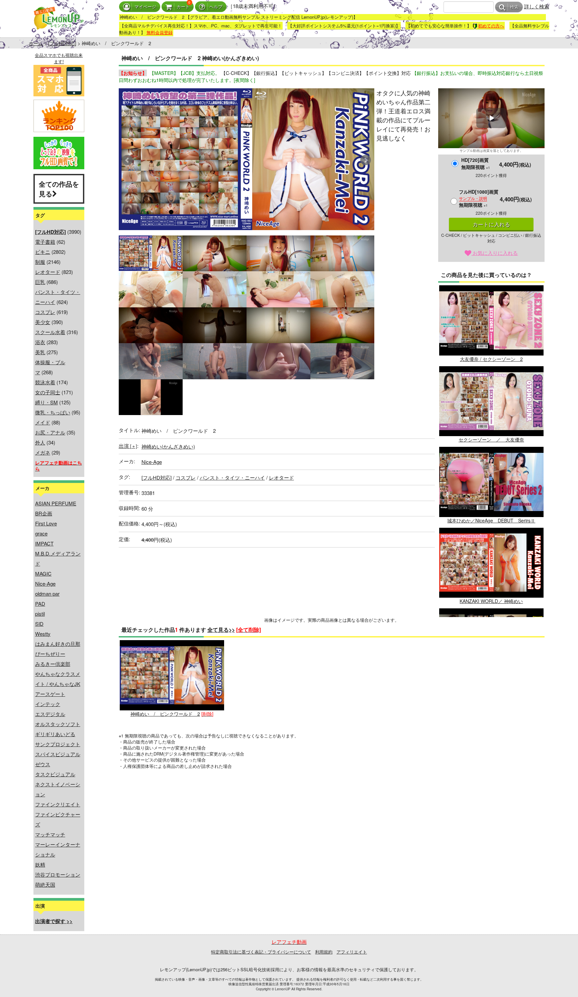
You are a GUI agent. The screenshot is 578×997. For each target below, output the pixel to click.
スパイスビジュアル (57, 754)
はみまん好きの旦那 (57, 643)
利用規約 (323, 952)
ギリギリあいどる (55, 733)
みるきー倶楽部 (52, 663)
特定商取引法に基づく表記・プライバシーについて (261, 952)
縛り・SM (46, 402)
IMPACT (44, 543)
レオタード (47, 271)
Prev (127, 160)
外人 (40, 442)
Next (365, 160)
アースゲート (50, 693)
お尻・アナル (50, 432)
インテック (47, 703)
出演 (128, 445)
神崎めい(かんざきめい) (168, 446)
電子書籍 (45, 241)
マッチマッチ (50, 834)
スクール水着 (50, 331)
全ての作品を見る (59, 188)
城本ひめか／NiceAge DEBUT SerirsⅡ (491, 520)
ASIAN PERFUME (55, 503)
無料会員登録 (160, 32)
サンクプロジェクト (57, 743)
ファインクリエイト (57, 804)
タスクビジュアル (55, 774)
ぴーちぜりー (50, 653)
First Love (46, 523)
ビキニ (42, 251)
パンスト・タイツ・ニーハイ (232, 477)
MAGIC (43, 573)
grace (41, 533)
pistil (40, 613)
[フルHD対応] (62, 43)
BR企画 (43, 513)
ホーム (36, 43)
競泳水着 (45, 382)
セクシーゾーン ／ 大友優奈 (491, 439)
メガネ (42, 452)
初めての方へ (491, 25)
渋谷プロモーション (57, 874)
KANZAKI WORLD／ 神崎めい (491, 601)
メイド (42, 422)
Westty (43, 633)
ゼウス (42, 764)
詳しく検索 (536, 6)
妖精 (40, 864)
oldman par (47, 593)
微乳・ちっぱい (52, 412)
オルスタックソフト (57, 723)
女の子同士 (47, 392)
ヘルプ (215, 6)
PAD (40, 603)
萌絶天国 (45, 884)
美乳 (40, 352)
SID (39, 623)
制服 (40, 261)
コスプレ (45, 311)
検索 (514, 7)
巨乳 (40, 281)
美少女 (42, 321)
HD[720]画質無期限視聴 (475, 163)
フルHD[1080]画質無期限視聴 (478, 198)
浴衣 (40, 341)
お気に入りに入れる (494, 252)
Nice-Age (45, 583)
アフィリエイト (351, 952)
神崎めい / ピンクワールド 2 (165, 713)
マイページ (145, 6)
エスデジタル (50, 713)
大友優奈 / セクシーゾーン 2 (491, 359)
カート (183, 6)
